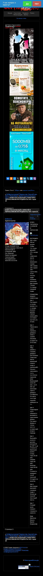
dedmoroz (8, 219)
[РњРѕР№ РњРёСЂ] (14, 178)
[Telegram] (24, 181)
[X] (17, 178)
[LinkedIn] (24, 178)
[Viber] (34, 178)
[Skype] (21, 181)
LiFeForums (23, 547)
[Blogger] (21, 178)
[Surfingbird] (31, 178)
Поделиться (33, 214)
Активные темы (21, 18)
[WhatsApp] (18, 181)
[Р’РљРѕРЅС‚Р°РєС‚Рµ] (7, 178)
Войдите (17, 190)
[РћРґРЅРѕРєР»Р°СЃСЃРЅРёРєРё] (11, 178)
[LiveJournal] (28, 178)
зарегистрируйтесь (28, 190)
